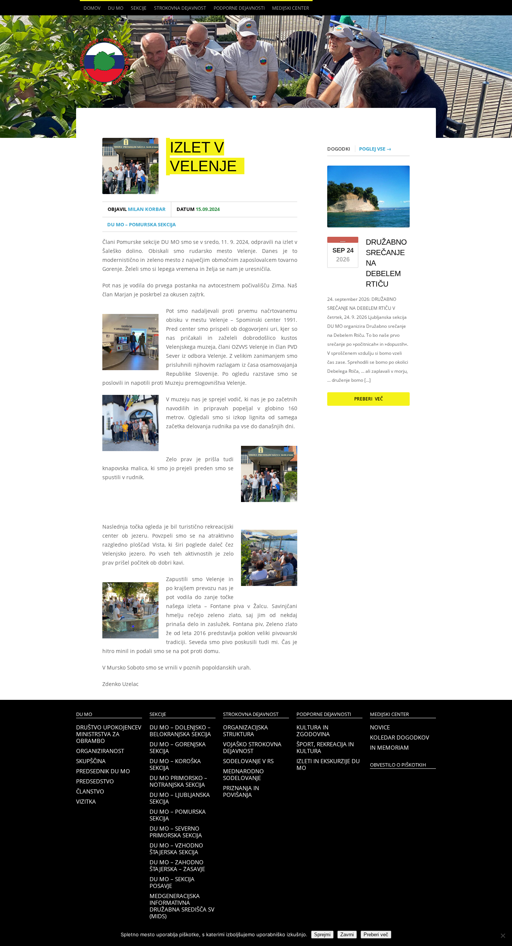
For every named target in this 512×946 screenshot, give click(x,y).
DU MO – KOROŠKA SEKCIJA (175, 764)
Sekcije (137, 10)
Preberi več (368, 399)
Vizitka (86, 801)
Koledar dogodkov (399, 737)
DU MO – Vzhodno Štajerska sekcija (176, 848)
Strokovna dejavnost (178, 10)
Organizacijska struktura (245, 730)
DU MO (113, 10)
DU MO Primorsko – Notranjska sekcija (178, 781)
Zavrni (347, 934)
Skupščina (91, 761)
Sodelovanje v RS (248, 761)
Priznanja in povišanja (241, 791)
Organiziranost (100, 750)
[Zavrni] (502, 935)
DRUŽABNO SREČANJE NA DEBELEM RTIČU (386, 263)
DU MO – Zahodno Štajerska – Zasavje (177, 865)
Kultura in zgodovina (313, 730)
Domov (92, 8)
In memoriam (389, 747)
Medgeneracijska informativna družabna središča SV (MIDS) (182, 905)
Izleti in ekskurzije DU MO (328, 764)
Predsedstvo (95, 781)
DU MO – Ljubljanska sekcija (180, 798)
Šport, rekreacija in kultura (325, 747)
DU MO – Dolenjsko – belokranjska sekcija (180, 730)
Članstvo (90, 791)
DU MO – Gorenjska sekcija (178, 747)
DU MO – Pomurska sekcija (141, 224)
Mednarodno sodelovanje (243, 774)
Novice (380, 727)
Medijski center (288, 10)
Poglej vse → (375, 148)
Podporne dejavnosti (237, 10)
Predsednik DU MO (103, 771)
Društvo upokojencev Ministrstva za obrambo (108, 734)
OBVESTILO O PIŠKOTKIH (398, 765)
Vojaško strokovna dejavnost (252, 747)
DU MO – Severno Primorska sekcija (176, 831)
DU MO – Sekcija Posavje (172, 882)
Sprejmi (322, 934)
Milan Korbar (137, 209)
